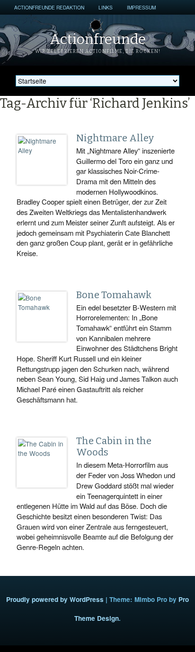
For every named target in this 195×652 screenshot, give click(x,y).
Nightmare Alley (115, 138)
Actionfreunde (98, 39)
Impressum (141, 7)
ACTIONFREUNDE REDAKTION (49, 7)
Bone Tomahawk (113, 294)
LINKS (105, 7)
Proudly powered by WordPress (55, 599)
